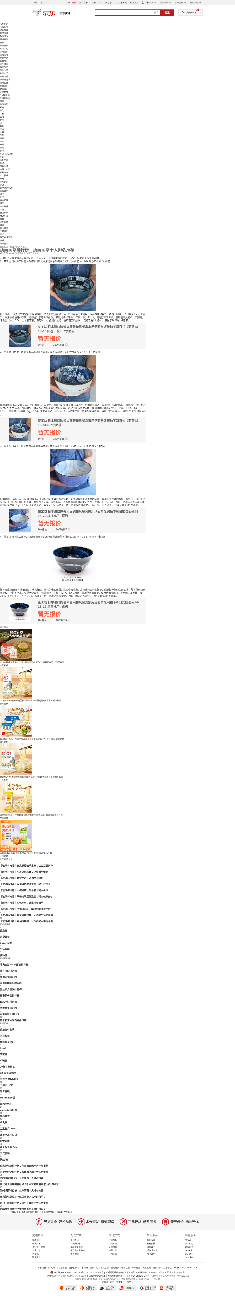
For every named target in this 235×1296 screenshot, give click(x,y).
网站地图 (30, 1212)
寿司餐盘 (5, 1035)
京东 (55, 14)
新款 (19, 1212)
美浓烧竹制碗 (7, 1029)
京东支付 (120, 1282)
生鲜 (2, 209)
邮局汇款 (113, 1250)
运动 (2, 138)
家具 (2, 185)
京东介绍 (4, 243)
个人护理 (4, 175)
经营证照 (156, 1279)
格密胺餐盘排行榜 (9, 995)
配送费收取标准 (78, 1250)
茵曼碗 (3, 930)
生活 (2, 117)
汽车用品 (4, 206)
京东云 (130, 1282)
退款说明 (151, 1247)
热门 (2, 110)
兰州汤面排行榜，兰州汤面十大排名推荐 (21, 1190)
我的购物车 (191, 12)
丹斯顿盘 (5, 936)
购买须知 (4, 36)
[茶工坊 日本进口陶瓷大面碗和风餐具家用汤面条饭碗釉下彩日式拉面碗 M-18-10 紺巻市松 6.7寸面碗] (73, 287)
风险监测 (146, 1267)
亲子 (2, 123)
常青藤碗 (5, 1091)
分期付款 (113, 1247)
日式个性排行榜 (8, 1001)
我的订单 (96, 2)
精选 (2, 107)
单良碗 (3, 1122)
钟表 (2, 225)
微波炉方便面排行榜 (11, 989)
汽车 (2, 141)
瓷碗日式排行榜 (8, 977)
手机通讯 (4, 231)
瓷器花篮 (5, 1116)
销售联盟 (125, 1267)
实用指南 (4, 24)
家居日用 (4, 182)
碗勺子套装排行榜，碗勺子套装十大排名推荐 (24, 1202)
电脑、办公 (5, 169)
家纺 (2, 178)
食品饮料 (4, 212)
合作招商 (73, 1267)
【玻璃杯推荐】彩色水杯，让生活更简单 (21, 902)
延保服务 (189, 1247)
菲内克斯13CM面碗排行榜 (14, 964)
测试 (2, 240)
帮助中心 (4, 48)
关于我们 (42, 1267)
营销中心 (94, 1267)
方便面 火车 (6, 1085)
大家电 (35, 1254)
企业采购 (134, 2)
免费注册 (83, 2)
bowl (3, 1048)
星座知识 (4, 86)
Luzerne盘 (6, 943)
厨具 (2, 163)
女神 (2, 132)
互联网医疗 (5, 98)
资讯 (2, 101)
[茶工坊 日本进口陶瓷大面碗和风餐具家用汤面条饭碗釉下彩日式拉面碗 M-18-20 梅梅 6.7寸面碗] (73, 472)
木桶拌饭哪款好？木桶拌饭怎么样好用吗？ (23, 1209)
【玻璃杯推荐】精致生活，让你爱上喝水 (21, 878)
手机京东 (149, 2)
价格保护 (151, 1243)
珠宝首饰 (4, 228)
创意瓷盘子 (6, 1141)
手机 (2, 113)
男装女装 (4, 70)
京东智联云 (51, 1212)
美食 (2, 129)
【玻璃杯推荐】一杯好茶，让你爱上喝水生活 (24, 890)
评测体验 (4, 45)
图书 (2, 234)
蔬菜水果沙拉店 (8, 1134)
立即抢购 (4, 665)
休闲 (2, 151)
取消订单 (151, 1254)
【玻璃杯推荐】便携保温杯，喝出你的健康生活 (25, 908)
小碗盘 (3, 1060)
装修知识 (4, 61)
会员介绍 (36, 1243)
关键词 (13, 1212)
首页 (12, 246)
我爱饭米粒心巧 (8, 1147)
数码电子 (4, 73)
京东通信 (189, 1254)
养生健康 (4, 64)
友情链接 (115, 1267)
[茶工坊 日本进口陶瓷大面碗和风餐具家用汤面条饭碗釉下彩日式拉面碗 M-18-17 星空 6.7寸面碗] (73, 562)
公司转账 (113, 1254)
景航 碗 (4, 1159)
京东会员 (122, 2)
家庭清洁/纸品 (6, 188)
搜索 (167, 12)
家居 (2, 144)
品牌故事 (4, 39)
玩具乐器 (4, 216)
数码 (2, 126)
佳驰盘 (3, 955)
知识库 (42, 1212)
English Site (179, 1267)
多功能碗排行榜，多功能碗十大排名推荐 (21, 1178)
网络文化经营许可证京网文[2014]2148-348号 (129, 1276)
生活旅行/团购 (38, 1247)
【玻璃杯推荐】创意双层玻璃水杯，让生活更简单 (26, 865)
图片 (37, 1212)
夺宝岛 (188, 1240)
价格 (23, 1212)
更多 (2, 42)
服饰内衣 (4, 172)
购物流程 (36, 1240)
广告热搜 (68, 1212)
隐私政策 (157, 1267)
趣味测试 (4, 104)
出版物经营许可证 (97, 1276)
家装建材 (4, 191)
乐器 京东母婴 (6, 154)
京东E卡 (189, 1250)
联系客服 (36, 1257)
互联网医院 (5, 95)
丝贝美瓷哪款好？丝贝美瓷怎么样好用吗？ (23, 1196)
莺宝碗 (3, 1054)
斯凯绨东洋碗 (7, 1042)
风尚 (2, 120)
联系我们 (52, 1267)
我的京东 (107, 2)
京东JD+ (189, 1257)
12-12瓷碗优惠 (8, 1072)
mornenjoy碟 (7, 1097)
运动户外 (4, 76)
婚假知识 (4, 89)
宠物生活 (4, 166)
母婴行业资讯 (6, 237)
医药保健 (4, 222)
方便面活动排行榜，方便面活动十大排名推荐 (24, 1172)
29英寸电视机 (7, 1066)
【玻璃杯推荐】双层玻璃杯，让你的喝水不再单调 (26, 921)
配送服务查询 (77, 1247)
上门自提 (75, 1240)
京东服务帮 (5, 79)
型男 (2, 135)
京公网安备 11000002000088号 (69, 1272)
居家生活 (4, 58)
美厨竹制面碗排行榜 (11, 983)
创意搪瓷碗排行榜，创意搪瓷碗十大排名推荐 (24, 1165)
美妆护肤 (4, 200)
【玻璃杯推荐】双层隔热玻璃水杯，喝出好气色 (25, 884)
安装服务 (4, 27)
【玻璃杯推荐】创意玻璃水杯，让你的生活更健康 (26, 915)
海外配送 (75, 1254)
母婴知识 (4, 67)
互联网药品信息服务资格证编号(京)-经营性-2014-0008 (131, 1272)
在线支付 (113, 1243)
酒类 (2, 194)
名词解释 (4, 30)
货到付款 (113, 1240)
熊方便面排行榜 (8, 970)
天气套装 (5, 1153)
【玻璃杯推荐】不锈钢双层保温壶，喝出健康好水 (26, 896)
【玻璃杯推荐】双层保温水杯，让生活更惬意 (24, 871)
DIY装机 (189, 1243)
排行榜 (60, 1212)
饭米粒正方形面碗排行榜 (13, 1020)
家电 (2, 147)
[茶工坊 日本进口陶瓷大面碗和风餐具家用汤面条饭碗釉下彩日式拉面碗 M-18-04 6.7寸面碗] (73, 378)
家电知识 (4, 52)
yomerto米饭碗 (8, 1110)
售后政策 (151, 1240)
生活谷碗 (5, 949)
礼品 (2, 197)
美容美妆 (4, 55)
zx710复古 (6, 1103)
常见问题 (4, 33)
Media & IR (192, 1267)
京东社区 (136, 1267)
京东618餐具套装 (9, 1079)
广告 (2, 157)
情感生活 (4, 82)
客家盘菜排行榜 (8, 1008)
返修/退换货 (152, 1250)
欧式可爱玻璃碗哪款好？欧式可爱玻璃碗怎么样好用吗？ (30, 1184)
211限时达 (75, 1243)
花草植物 (4, 92)
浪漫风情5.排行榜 (9, 1014)
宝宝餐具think (8, 1128)
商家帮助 (83, 1267)
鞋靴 (2, 219)
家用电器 (4, 160)
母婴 (2, 203)
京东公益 (167, 1267)
